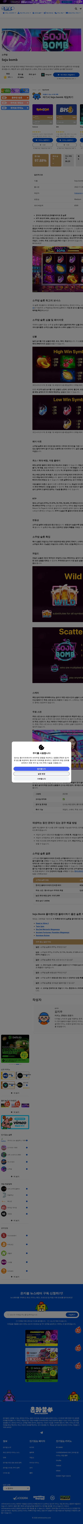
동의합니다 (41, 769)
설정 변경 (41, 774)
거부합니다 (41, 779)
